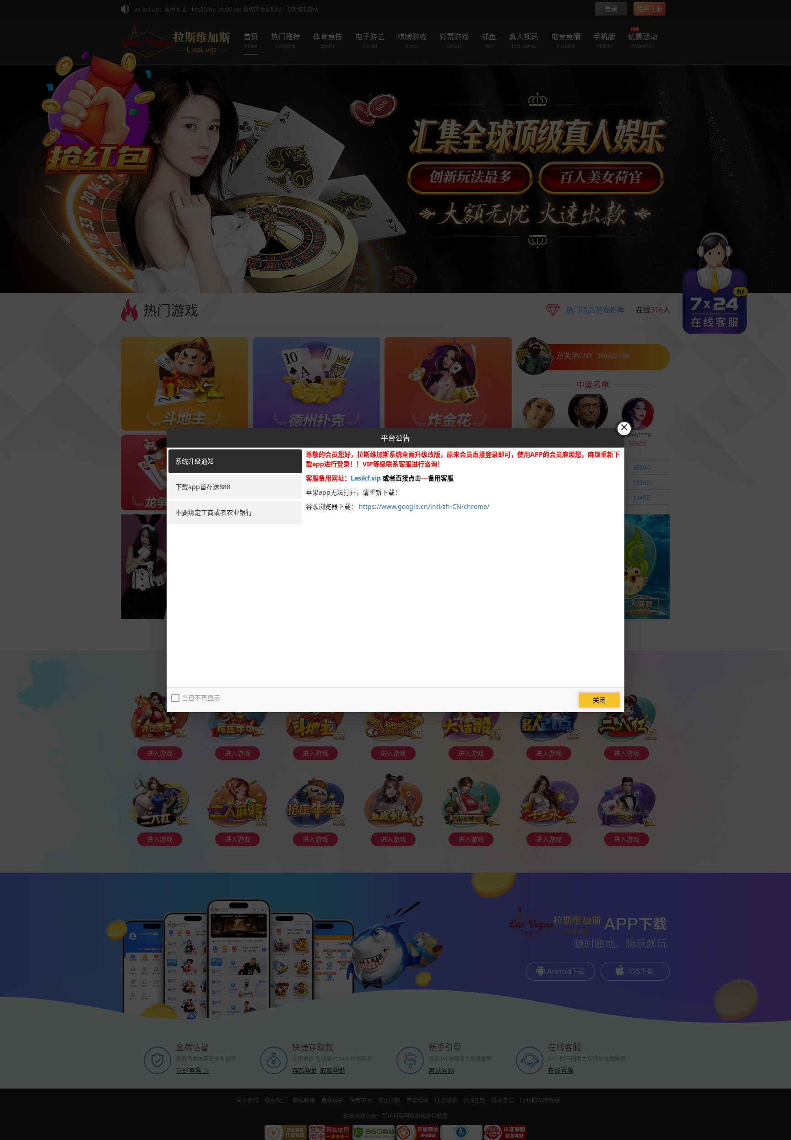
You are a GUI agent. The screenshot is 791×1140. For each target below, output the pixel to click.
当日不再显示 (201, 697)
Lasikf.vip (366, 478)
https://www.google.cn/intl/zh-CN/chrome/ (424, 506)
